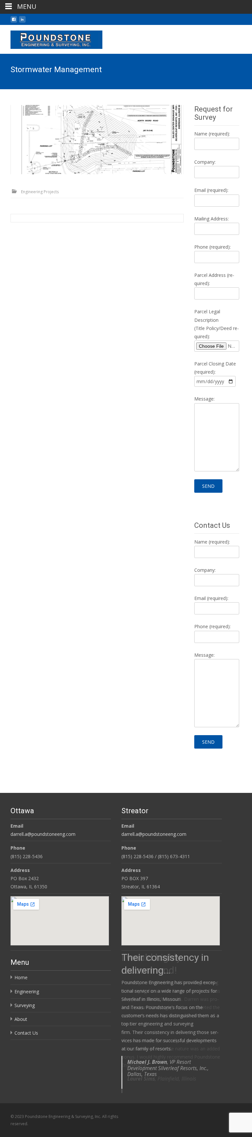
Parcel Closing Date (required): (215, 368)
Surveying (24, 1005)
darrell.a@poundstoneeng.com (42, 834)
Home (21, 977)
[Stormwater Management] (97, 139)
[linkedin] (22, 22)
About (20, 1019)
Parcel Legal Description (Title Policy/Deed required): (216, 324)
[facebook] (13, 22)
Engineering (26, 991)
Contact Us (26, 1033)
